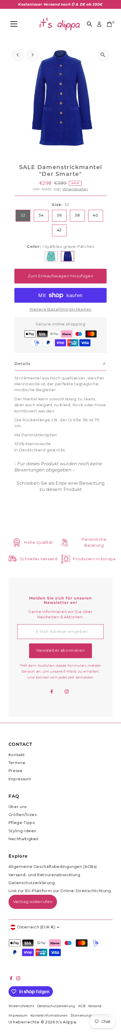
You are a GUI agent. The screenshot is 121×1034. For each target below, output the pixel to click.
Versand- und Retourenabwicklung (44, 875)
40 (95, 215)
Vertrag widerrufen (32, 901)
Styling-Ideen (22, 831)
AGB (81, 1006)
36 (59, 215)
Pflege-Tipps (22, 822)
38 (77, 215)
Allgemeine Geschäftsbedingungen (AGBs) (53, 866)
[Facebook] (51, 692)
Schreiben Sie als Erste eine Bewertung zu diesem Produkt (61, 486)
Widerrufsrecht (21, 1006)
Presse (16, 770)
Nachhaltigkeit (24, 839)
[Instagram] (66, 692)
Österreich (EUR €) (36, 927)
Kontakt (17, 755)
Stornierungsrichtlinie (89, 1015)
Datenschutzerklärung (32, 883)
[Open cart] (109, 24)
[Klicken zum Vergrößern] (103, 55)
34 (40, 215)
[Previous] (18, 54)
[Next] (32, 54)
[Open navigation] (14, 24)
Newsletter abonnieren (60, 650)
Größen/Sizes (23, 814)
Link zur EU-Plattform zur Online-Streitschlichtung (60, 891)
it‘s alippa (66, 1022)
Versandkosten (75, 189)
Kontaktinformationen (49, 1015)
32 (23, 215)
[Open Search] (89, 24)
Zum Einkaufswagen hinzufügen (60, 276)
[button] (60, 485)
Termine (17, 763)
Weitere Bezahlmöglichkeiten (60, 309)
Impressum (20, 779)
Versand (94, 1006)
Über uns (18, 806)
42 (59, 230)
